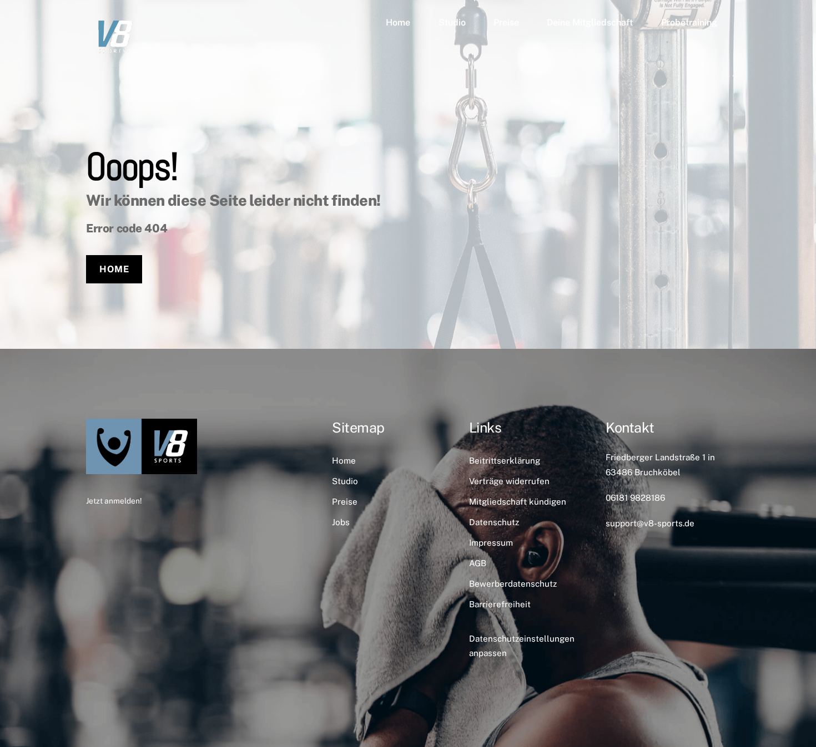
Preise (506, 22)
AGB (477, 563)
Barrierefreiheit (500, 604)
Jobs (341, 522)
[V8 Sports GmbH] (114, 59)
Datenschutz (494, 522)
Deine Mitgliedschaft (590, 22)
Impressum (491, 542)
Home (398, 22)
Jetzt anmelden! (114, 500)
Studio (452, 22)
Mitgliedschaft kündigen (517, 501)
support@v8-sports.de (650, 523)
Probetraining (689, 22)
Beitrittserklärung (504, 460)
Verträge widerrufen (509, 481)
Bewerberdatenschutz (513, 583)
